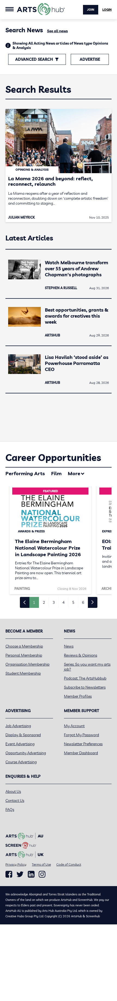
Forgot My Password (81, 734)
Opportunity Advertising (25, 752)
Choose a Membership (24, 646)
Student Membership (23, 673)
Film (56, 473)
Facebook (8, 874)
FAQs (9, 809)
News (68, 646)
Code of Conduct (68, 864)
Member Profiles (78, 696)
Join (90, 9)
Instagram (42, 874)
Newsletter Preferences (83, 743)
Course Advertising (21, 761)
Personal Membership (23, 655)
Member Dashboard (81, 752)
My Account (74, 725)
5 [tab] (73, 602)
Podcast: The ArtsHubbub (85, 678)
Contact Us (14, 800)
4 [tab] (63, 602)
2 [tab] (44, 602)
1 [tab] (34, 602)
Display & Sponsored (23, 734)
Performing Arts (25, 473)
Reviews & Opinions (80, 655)
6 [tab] (83, 602)
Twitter (20, 874)
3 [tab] (54, 602)
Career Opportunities (53, 457)
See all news (57, 31)
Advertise (90, 59)
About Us (13, 791)
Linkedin (31, 874)
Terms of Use (41, 864)
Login (107, 9)
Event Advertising (20, 743)
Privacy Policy (15, 864)
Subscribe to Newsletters (85, 687)
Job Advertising (18, 725)
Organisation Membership (27, 664)
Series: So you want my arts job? (87, 667)
